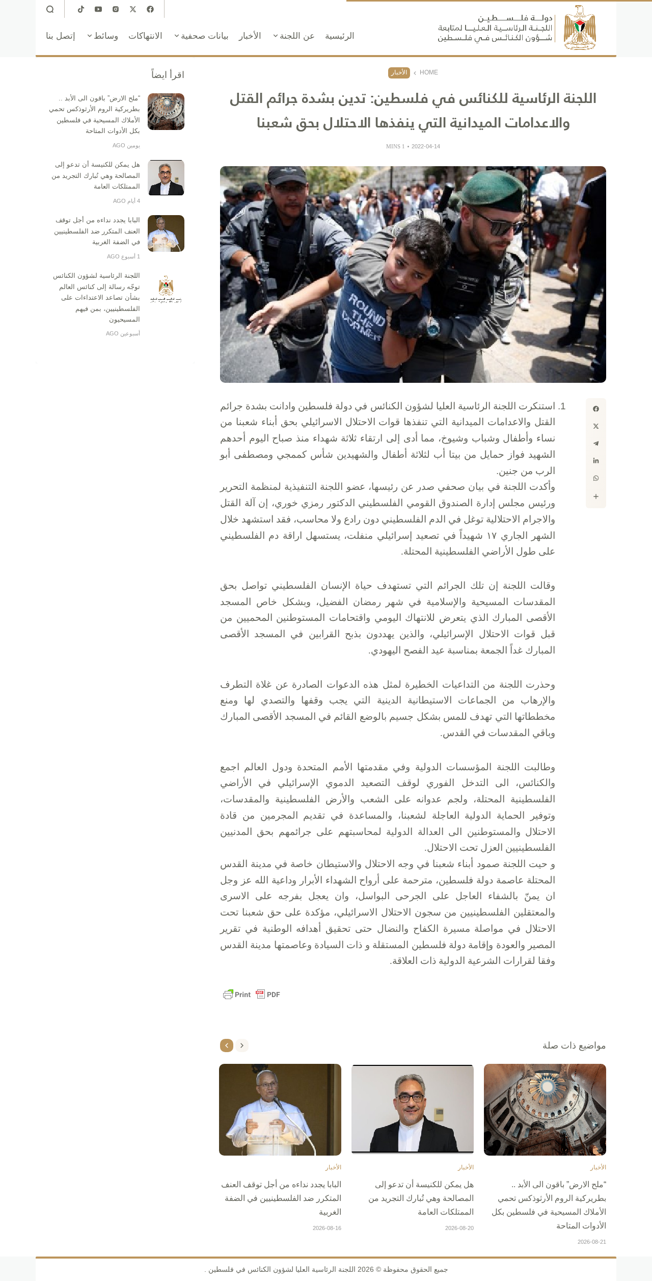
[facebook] (596, 409)
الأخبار (399, 72)
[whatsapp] (596, 478)
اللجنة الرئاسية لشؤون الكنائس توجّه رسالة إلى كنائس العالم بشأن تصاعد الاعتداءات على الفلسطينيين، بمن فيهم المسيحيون (96, 297)
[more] (596, 496)
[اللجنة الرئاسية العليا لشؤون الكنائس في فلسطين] (517, 27)
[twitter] (596, 426)
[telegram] (596, 443)
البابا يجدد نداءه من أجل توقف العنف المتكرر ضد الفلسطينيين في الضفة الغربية (281, 1198)
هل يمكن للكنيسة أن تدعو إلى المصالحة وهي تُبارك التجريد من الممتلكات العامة (421, 1198)
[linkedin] (596, 461)
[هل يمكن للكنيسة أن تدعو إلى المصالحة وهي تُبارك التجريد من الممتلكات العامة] (412, 1110)
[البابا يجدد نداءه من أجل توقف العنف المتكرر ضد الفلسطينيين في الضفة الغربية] (280, 1110)
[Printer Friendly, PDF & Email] (251, 994)
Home (429, 72)
